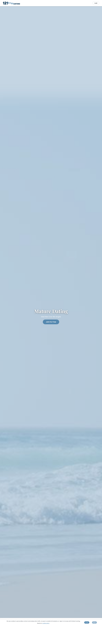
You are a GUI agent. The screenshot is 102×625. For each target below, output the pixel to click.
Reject (94, 622)
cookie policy (45, 623)
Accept (86, 622)
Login (95, 3)
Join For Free (51, 322)
